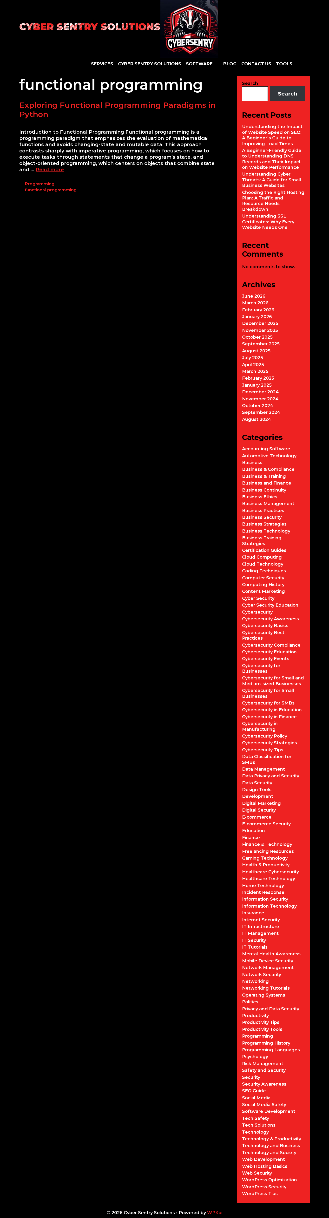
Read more (50, 169)
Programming (39, 183)
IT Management (260, 933)
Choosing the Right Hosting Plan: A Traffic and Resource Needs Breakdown (273, 201)
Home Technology (263, 885)
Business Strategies (264, 524)
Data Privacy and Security (270, 776)
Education (253, 830)
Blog (230, 64)
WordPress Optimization (269, 1180)
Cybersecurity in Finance (269, 716)
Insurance (253, 913)
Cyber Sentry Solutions (89, 27)
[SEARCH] (306, 64)
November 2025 (260, 330)
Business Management (268, 503)
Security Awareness (264, 1084)
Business (252, 462)
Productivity (255, 1015)
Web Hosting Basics (264, 1166)
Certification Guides (264, 550)
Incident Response (263, 892)
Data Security (257, 783)
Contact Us (256, 64)
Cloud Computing (262, 557)
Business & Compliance (268, 469)
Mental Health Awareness (271, 954)
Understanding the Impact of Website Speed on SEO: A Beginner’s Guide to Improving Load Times (272, 135)
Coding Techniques (264, 571)
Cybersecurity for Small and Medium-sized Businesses (273, 680)
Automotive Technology (269, 455)
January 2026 (257, 316)
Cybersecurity (257, 612)
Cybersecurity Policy (264, 736)
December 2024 (260, 392)
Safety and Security (264, 1070)
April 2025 (253, 364)
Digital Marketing (261, 803)
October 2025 (257, 337)
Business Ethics (259, 497)
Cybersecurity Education (269, 652)
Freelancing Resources (268, 851)
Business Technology (266, 531)
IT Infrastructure (260, 926)
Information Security (265, 899)
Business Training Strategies (262, 540)
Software (199, 64)
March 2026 (255, 303)
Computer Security (263, 578)
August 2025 (256, 351)
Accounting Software (266, 449)
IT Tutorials (255, 947)
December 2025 (260, 323)
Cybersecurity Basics (265, 625)
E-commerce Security (266, 824)
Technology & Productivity (271, 1139)
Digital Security (259, 810)
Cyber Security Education (270, 605)
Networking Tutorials (266, 988)
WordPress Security (264, 1187)
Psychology (255, 1056)
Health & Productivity (266, 865)
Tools (284, 64)
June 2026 (253, 296)
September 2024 (261, 412)
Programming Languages (271, 1050)
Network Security (261, 974)
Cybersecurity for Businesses (261, 668)
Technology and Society (269, 1152)
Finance (251, 837)
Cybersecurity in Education (272, 709)
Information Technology (269, 906)
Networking (255, 981)
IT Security (254, 940)
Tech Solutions (259, 1125)
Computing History (263, 584)
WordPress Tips (260, 1193)
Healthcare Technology (268, 878)
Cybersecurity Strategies (269, 743)
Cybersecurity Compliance (271, 645)
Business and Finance (266, 483)
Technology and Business (271, 1145)
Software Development (268, 1111)
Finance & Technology (267, 844)
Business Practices (263, 510)
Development (257, 796)
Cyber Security (258, 598)
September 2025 (261, 344)
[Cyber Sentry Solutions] (189, 28)
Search (250, 83)
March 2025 (255, 371)
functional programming (51, 189)
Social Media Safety (264, 1104)
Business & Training (264, 476)
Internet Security (261, 920)
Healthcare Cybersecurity (270, 872)
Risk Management (262, 1063)
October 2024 (257, 405)
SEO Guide (254, 1091)
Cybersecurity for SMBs (268, 703)
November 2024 (260, 399)
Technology (255, 1132)
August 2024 (256, 419)
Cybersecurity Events (265, 658)
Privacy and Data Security (270, 1009)
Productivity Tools (262, 1029)
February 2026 (258, 310)
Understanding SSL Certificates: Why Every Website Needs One (268, 221)
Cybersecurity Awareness (270, 619)
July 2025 (252, 357)
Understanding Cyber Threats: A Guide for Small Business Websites (271, 179)
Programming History (266, 1043)
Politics (250, 1002)
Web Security (257, 1173)
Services (102, 64)
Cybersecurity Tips (262, 750)
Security (251, 1077)
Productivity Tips (260, 1022)
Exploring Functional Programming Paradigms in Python (117, 109)
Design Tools (256, 789)
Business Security (262, 517)
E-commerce (256, 817)
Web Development (263, 1159)
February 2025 (258, 378)
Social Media (256, 1098)
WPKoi (214, 1212)
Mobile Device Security (267, 961)
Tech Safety (255, 1118)
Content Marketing (263, 591)
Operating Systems (263, 995)
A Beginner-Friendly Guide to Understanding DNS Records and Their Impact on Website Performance (271, 159)
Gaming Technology (265, 858)
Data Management (263, 769)
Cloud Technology (262, 564)
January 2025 (257, 385)
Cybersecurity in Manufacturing (260, 726)
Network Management (268, 967)
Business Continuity (264, 490)
